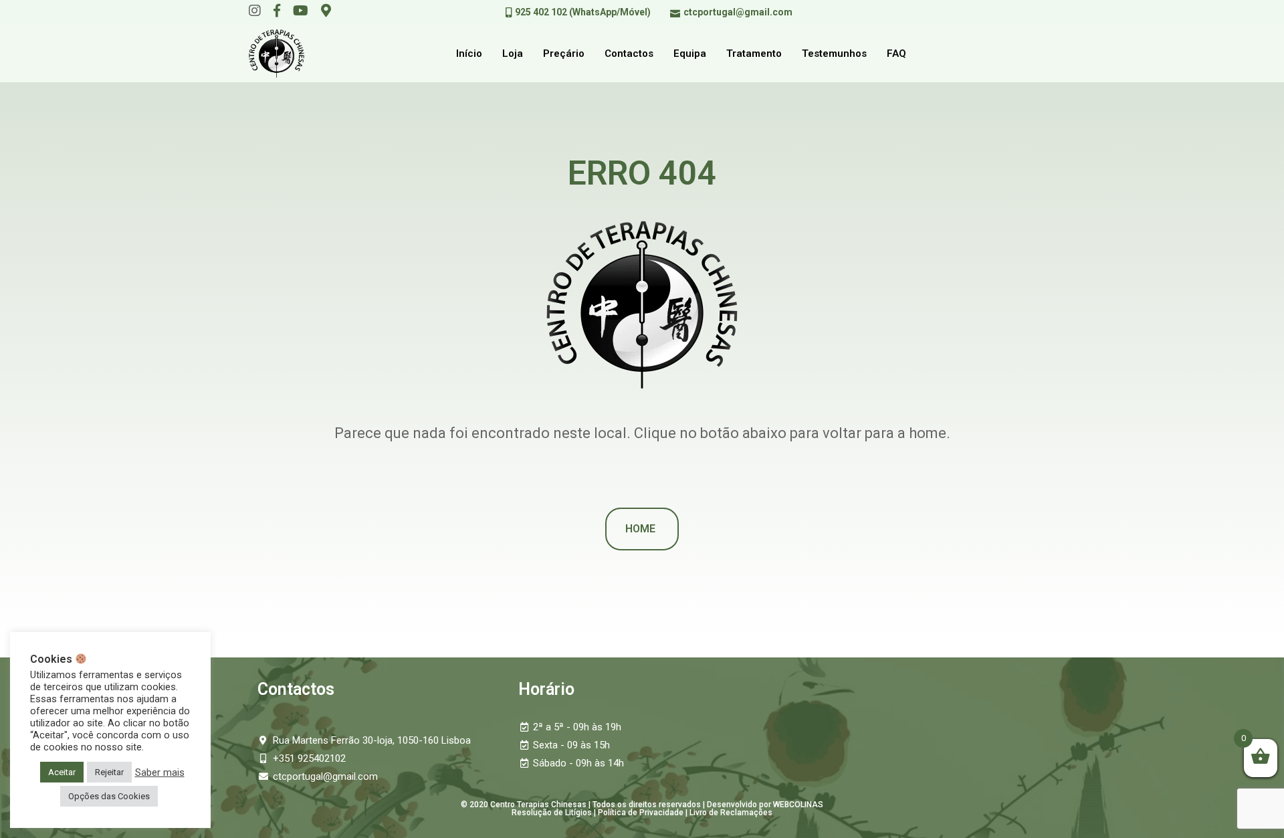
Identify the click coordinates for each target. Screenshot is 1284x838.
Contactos (629, 53)
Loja (512, 53)
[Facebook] (277, 10)
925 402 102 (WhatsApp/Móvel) (583, 12)
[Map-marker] (326, 10)
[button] (642, 529)
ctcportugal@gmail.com (737, 12)
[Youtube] (300, 10)
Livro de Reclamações (730, 812)
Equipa (689, 53)
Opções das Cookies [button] (109, 796)
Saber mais (160, 772)
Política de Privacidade (640, 812)
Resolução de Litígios (552, 812)
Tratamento (754, 53)
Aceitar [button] (62, 772)
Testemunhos (834, 53)
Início (469, 53)
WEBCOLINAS (798, 804)
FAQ (896, 53)
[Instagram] (255, 10)
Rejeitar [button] (109, 772)
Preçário (563, 53)
